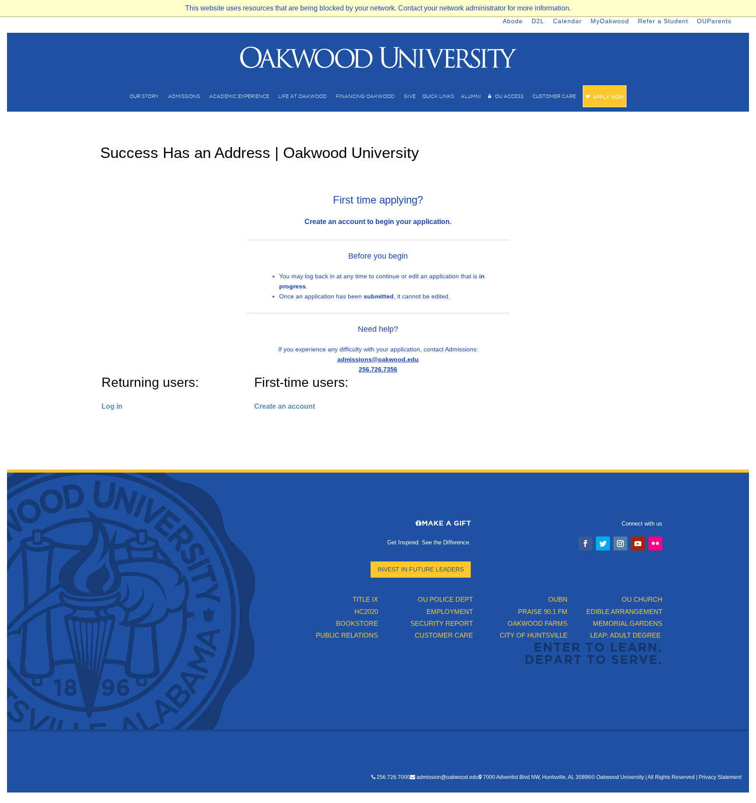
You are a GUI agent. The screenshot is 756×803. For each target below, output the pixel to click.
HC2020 (366, 611)
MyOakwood (610, 21)
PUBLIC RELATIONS (347, 635)
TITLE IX (365, 599)
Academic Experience (239, 96)
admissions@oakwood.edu (378, 359)
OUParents (714, 21)
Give (410, 96)
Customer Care (554, 96)
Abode (513, 21)
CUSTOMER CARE (444, 635)
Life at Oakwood (302, 96)
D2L (538, 21)
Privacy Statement (720, 777)
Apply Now (608, 96)
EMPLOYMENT (450, 611)
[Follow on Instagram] (620, 544)
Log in (112, 406)
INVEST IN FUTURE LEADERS (421, 569)
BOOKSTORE (357, 623)
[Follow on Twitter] (603, 544)
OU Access (509, 96)
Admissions (184, 96)
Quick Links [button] (438, 96)
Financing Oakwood (365, 96)
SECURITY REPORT (441, 623)
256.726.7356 (378, 369)
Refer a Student (663, 21)
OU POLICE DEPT (445, 599)
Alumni (471, 96)
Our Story (144, 96)
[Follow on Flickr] (655, 544)
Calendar (567, 21)
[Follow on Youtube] (638, 544)
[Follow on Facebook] (585, 544)
